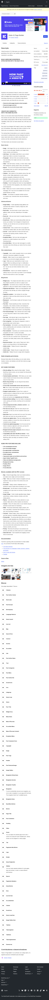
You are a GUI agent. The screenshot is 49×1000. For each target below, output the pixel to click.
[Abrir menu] (47, 2)
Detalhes (5, 43)
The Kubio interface (8, 546)
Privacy (3, 973)
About (2, 967)
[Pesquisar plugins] (15, 13)
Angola (5, 990)
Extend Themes (14, 37)
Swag (39, 973)
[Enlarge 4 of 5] (9, 576)
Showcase (15, 967)
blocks (46, 67)
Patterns (15, 973)
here (2, 543)
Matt (3, 980)
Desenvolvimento (22, 43)
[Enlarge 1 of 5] (9, 569)
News (2, 969)
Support (27, 969)
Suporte (46, 43)
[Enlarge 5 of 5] (19, 576)
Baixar (45, 36)
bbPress (3, 982)
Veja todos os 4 (45, 65)
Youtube (5, 554)
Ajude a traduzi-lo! (38, 9)
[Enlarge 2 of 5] (19, 569)
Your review (36, 105)
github (2, 561)
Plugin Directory (4, 5)
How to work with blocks (9, 552)
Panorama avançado (39, 82)
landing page (44, 73)
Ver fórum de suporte (39, 120)
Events (38, 969)
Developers (27, 971)
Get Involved (40, 967)
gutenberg (45, 70)
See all (46, 105)
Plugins (14, 971)
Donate (39, 971)
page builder (44, 75)
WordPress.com (5, 978)
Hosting (3, 971)
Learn (26, 967)
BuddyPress (4, 984)
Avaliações (12, 43)
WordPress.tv (29, 973)
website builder (44, 78)
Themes (15, 969)
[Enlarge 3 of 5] (29, 569)
